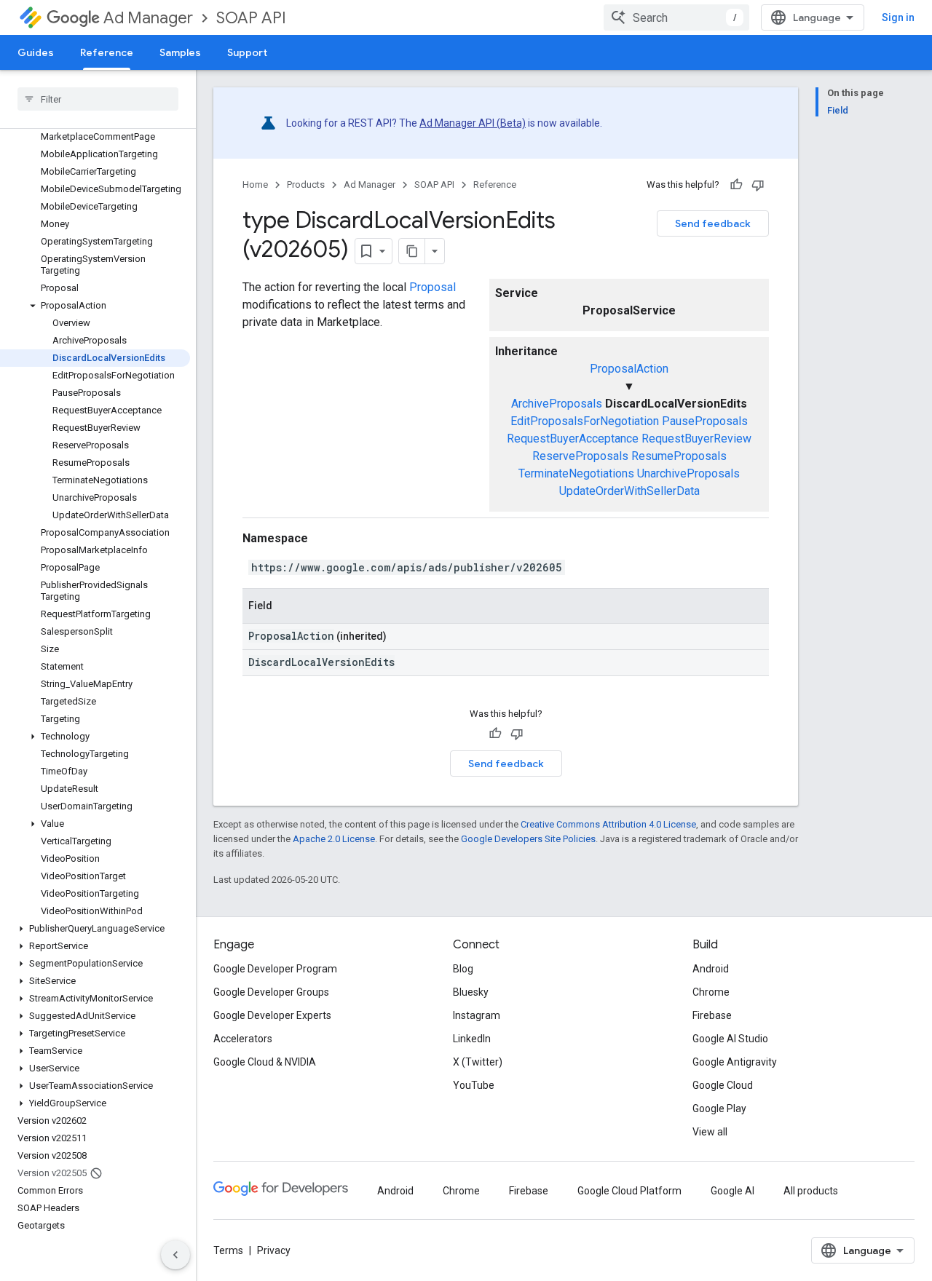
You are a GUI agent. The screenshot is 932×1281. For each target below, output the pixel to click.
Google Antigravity (734, 1062)
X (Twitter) (477, 1062)
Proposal (432, 287)
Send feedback (713, 223)
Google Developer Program (275, 969)
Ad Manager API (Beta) (472, 123)
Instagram (476, 1015)
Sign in (898, 17)
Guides (35, 52)
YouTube (473, 1085)
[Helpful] (736, 185)
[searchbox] (97, 99)
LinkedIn (472, 1038)
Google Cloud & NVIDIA (264, 1062)
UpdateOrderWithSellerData (629, 491)
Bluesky (471, 992)
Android (710, 969)
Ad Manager (148, 18)
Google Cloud (722, 1085)
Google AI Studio (730, 1038)
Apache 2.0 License (334, 838)
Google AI (732, 1191)
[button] (95, 305)
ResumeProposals (679, 456)
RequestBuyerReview (696, 438)
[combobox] (676, 17)
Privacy (274, 1250)
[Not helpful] (758, 185)
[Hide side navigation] (175, 1254)
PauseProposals (705, 421)
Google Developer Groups (271, 992)
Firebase (712, 1015)
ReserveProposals (580, 456)
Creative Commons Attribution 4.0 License (608, 824)
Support (247, 52)
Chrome (711, 992)
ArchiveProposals (556, 404)
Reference (106, 52)
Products (306, 184)
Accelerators (242, 1038)
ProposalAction (629, 369)
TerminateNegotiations (576, 473)
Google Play (719, 1108)
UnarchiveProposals (688, 473)
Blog (463, 969)
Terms (228, 1250)
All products (810, 1191)
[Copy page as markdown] (412, 251)
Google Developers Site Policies (528, 838)
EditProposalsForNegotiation (584, 421)
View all (709, 1132)
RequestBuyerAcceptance (573, 438)
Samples (180, 52)
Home (255, 184)
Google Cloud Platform (629, 1191)
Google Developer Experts (272, 1015)
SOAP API (251, 18)
